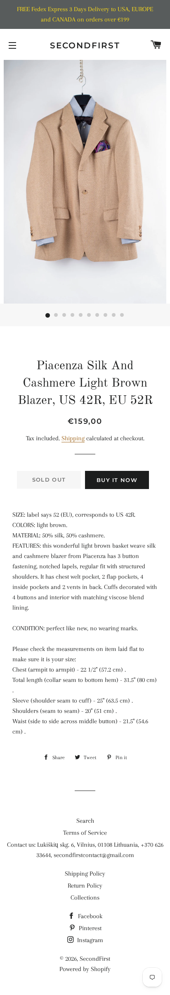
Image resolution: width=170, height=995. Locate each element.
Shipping (73, 438)
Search (85, 820)
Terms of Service (85, 832)
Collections (85, 897)
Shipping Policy (85, 873)
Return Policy (85, 885)
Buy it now (117, 480)
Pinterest (89, 928)
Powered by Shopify (85, 969)
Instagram (89, 940)
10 (122, 315)
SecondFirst (85, 45)
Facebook (89, 916)
